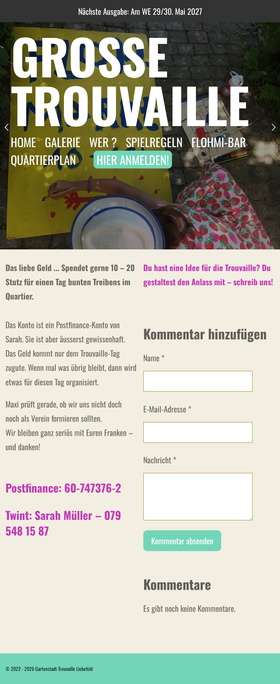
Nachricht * (159, 459)
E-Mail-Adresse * (167, 409)
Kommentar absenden (182, 540)
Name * (154, 357)
